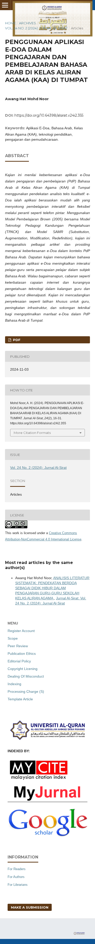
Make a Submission (29, 907)
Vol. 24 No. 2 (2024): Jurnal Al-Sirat (36, 28)
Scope (13, 638)
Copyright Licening (22, 669)
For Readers (17, 869)
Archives (27, 23)
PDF (16, 340)
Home (10, 23)
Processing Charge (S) (26, 691)
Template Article (20, 699)
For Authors (16, 877)
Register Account (21, 631)
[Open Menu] (5, 5)
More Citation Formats (32, 433)
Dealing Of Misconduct (26, 676)
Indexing (14, 684)
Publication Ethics (22, 654)
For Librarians (18, 885)
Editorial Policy (19, 661)
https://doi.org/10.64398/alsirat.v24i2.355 (48, 115)
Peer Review (18, 646)
